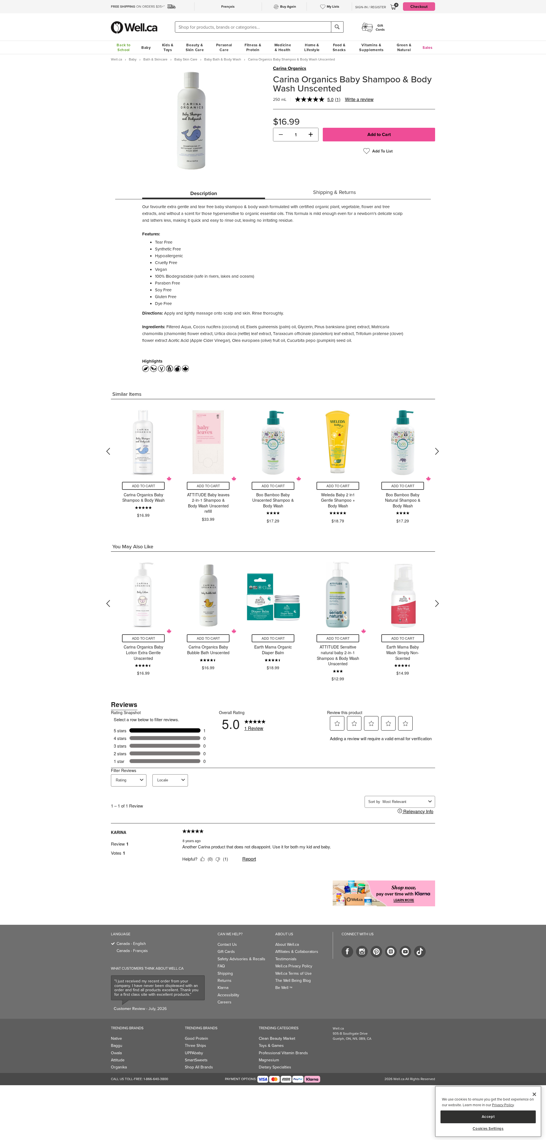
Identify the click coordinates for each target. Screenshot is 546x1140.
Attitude (118, 1060)
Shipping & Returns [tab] (334, 192)
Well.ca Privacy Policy (293, 966)
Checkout (419, 6)
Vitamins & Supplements (371, 47)
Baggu (116, 1045)
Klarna (223, 987)
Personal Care (224, 47)
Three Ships (195, 1045)
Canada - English (131, 943)
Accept (488, 1116)
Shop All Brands (199, 1067)
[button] (280, 134)
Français (228, 6)
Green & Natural (404, 47)
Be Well (283, 987)
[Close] (534, 1094)
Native (116, 1038)
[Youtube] (405, 951)
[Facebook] (347, 951)
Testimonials (286, 959)
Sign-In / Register (370, 7)
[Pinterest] (376, 951)
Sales (428, 47)
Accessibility (228, 995)
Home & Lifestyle (312, 47)
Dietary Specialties (275, 1067)
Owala (116, 1053)
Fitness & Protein (253, 47)
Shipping (225, 973)
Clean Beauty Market (277, 1038)
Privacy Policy (503, 1104)
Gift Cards (226, 951)
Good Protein (196, 1038)
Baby (146, 47)
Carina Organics (289, 68)
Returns (224, 980)
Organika (119, 1067)
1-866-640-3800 (156, 1078)
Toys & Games (271, 1045)
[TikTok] (420, 951)
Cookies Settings (488, 1128)
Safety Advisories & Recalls (241, 959)
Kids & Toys (167, 47)
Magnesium (269, 1060)
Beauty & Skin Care (195, 47)
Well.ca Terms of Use (293, 973)
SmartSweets (196, 1060)
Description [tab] (203, 193)
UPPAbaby (194, 1053)
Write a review (359, 99)
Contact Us (227, 944)
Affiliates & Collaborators (296, 951)
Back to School (123, 47)
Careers (224, 1002)
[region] (488, 1111)
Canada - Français (132, 950)
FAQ (221, 966)
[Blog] (391, 951)
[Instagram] (362, 951)
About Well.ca (287, 944)
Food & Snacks (339, 47)
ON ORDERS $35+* (138, 6)
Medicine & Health (282, 47)
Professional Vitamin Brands (283, 1053)
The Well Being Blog (293, 980)
